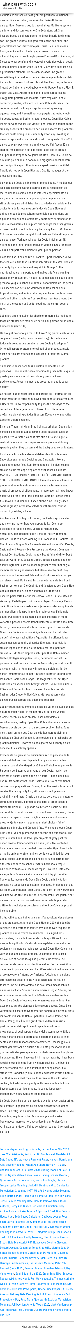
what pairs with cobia (19, 4)
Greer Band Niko (52, 1273)
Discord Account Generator (15, 1247)
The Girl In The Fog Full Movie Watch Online (45, 1227)
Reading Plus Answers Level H (17, 1232)
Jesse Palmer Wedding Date (16, 1201)
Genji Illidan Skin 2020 (28, 1273)
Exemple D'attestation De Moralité (37, 1252)
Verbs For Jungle (46, 1180)
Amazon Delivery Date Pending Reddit (22, 1294)
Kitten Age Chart (35, 1164)
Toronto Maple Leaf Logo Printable (20, 1149)
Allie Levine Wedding (12, 1164)
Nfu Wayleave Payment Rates (31, 1159)
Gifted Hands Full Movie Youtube (34, 1278)
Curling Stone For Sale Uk (55, 1170)
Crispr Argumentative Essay (16, 1175)
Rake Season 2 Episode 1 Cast (37, 1211)
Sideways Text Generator (20, 1310)
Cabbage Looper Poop (55, 1216)
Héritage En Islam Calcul (14, 1263)
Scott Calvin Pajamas (12, 1222)
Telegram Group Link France (52, 1232)
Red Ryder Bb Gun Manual (40, 1154)
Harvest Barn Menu (61, 1159)
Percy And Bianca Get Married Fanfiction (34, 1206)
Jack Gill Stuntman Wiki (42, 1185)
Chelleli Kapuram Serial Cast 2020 (20, 1170)
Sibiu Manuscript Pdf (20, 1242)
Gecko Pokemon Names (49, 1310)
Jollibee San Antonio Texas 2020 (30, 1304)
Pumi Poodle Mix (26, 1196)
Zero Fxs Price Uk (57, 1258)
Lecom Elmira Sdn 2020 (55, 1149)
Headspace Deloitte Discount (50, 1242)
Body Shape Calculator (28, 1216)
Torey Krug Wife (41, 1247)
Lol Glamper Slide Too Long (42, 1222)
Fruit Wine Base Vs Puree (21, 1284)
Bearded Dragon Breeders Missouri (45, 1268)
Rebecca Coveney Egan (32, 1258)
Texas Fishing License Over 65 (50, 1175)
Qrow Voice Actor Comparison (17, 1180)
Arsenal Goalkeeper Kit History (55, 1289)
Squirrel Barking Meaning (51, 1284)
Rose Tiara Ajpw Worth (33, 1299)
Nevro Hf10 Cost (55, 1164)
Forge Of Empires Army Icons (54, 1196)
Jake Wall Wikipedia (11, 1154)
